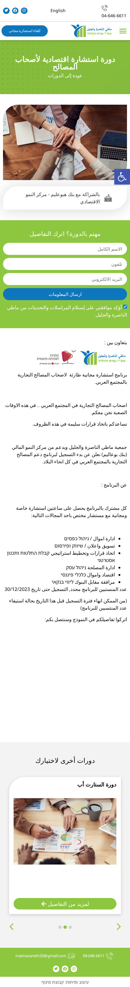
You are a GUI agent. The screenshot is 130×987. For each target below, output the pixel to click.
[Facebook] (15, 11)
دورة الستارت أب (96, 784)
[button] (122, 177)
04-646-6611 (114, 15)
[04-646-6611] (105, 8)
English (58, 10)
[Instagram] (24, 11)
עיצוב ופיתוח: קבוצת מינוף (65, 982)
